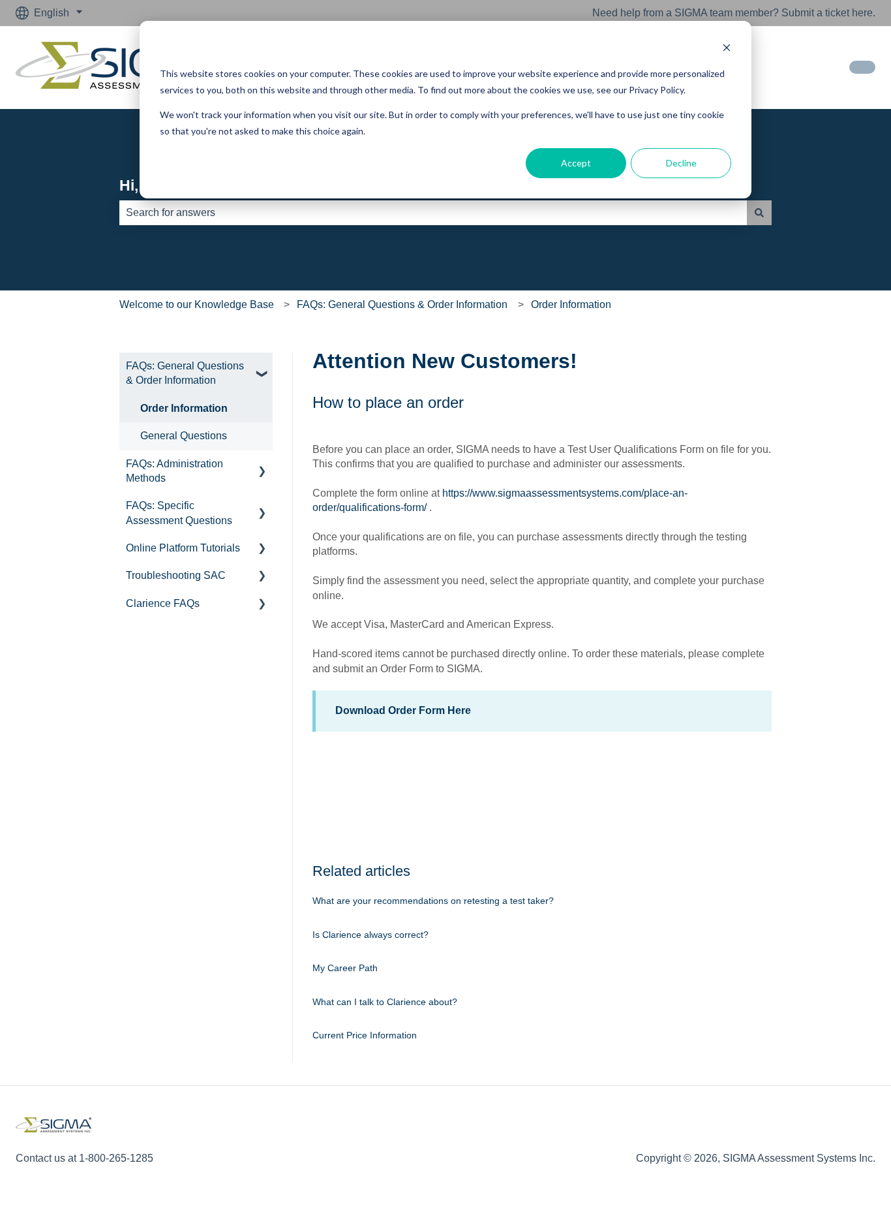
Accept (576, 162)
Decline (681, 162)
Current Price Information (364, 1035)
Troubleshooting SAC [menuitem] (176, 575)
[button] (262, 367)
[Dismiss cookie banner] (726, 49)
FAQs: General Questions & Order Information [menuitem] (185, 373)
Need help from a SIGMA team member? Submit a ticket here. (733, 12)
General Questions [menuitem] (183, 435)
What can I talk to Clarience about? (384, 1002)
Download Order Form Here (403, 710)
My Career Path (345, 968)
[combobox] (433, 212)
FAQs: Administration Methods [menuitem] (174, 471)
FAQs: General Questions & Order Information (402, 304)
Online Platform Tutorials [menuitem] (183, 547)
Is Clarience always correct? (370, 934)
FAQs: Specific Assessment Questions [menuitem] (179, 512)
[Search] (759, 212)
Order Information (571, 304)
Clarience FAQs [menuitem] (163, 603)
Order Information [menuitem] (184, 408)
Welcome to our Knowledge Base (196, 304)
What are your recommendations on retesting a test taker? (433, 900)
